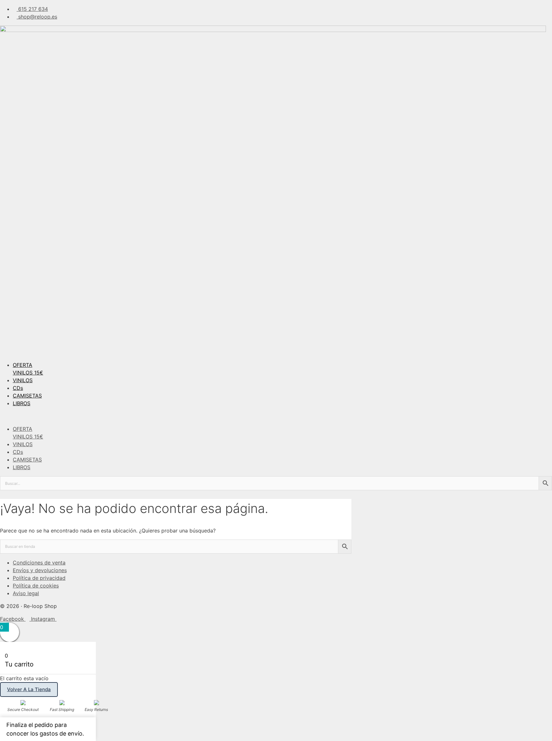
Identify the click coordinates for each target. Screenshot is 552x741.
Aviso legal (26, 593)
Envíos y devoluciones (40, 570)
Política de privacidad (39, 578)
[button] (276, 416)
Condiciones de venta (39, 562)
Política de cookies (36, 585)
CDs (18, 388)
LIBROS (21, 403)
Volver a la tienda (29, 689)
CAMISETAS (27, 395)
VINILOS (23, 380)
